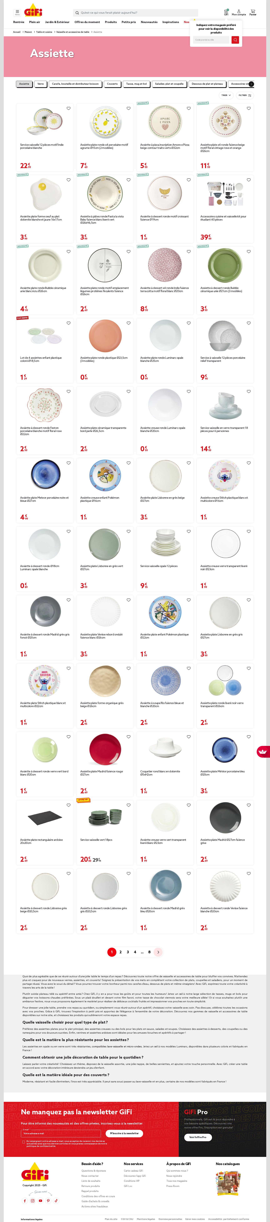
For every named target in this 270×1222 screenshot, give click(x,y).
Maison (28, 32)
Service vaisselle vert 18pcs (96, 840)
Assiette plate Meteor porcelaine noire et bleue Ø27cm (44, 499)
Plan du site (111, 1219)
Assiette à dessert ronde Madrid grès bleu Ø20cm (162, 910)
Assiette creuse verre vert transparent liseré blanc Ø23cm (163, 841)
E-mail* (26, 1130)
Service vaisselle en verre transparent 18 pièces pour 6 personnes (224, 429)
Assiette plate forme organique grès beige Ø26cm (102, 705)
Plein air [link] (34, 22)
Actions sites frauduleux (95, 1206)
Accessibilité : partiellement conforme (228, 1219)
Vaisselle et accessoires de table (72, 32)
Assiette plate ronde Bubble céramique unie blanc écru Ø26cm (43, 290)
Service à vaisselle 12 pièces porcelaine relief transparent (222, 359)
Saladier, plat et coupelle (169, 84)
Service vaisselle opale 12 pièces (159, 566)
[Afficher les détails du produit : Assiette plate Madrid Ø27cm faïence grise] (225, 818)
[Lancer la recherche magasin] (235, 40)
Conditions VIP (132, 1181)
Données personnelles (170, 1219)
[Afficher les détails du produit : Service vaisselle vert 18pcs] (105, 818)
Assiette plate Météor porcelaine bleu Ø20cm (222, 773)
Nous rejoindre (174, 1176)
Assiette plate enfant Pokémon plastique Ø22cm (164, 636)
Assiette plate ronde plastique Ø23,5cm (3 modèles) (104, 359)
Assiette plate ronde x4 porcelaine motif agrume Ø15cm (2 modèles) (104, 146)
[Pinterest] (48, 1200)
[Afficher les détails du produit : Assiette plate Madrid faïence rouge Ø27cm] (105, 749)
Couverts (112, 84)
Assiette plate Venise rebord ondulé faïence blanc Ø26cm (101, 636)
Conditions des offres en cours (98, 1196)
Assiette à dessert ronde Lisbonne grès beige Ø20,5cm (43, 910)
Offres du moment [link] (87, 22)
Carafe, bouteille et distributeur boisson (75, 84)
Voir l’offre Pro (198, 1137)
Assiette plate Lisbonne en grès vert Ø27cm (101, 568)
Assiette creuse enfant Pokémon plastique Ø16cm (99, 499)
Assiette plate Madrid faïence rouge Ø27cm (101, 773)
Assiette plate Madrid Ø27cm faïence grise (222, 841)
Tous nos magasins (176, 1181)
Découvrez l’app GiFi (135, 1176)
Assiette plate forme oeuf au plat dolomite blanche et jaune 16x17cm (41, 218)
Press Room (172, 1186)
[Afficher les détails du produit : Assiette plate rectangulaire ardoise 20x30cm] (44, 818)
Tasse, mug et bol (136, 84)
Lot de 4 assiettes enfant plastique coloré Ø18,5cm (41, 359)
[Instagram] (33, 1200)
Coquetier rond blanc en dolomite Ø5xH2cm (160, 773)
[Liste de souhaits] (68, 108)
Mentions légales (146, 1219)
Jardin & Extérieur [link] (57, 22)
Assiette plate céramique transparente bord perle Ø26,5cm (103, 429)
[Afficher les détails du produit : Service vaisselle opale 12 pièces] (165, 544)
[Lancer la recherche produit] (77, 12)
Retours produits (91, 1186)
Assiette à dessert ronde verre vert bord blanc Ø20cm (44, 773)
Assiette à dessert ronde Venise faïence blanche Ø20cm (224, 910)
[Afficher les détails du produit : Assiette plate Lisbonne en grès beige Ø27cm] (165, 475)
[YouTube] (40, 1200)
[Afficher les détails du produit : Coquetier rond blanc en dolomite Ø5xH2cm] (165, 749)
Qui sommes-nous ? (177, 1171)
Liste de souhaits (91, 1181)
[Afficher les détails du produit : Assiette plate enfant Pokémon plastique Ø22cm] (165, 612)
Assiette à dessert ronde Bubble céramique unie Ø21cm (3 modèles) (221, 290)
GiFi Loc (128, 1186)
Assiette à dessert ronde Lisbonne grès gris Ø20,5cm (103, 910)
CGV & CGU (127, 1219)
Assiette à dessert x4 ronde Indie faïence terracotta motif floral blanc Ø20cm (164, 290)
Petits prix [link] (129, 22)
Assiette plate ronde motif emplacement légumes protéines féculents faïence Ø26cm (104, 291)
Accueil (16, 32)
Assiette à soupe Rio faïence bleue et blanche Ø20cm (162, 705)
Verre (41, 84)
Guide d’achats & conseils (95, 1201)
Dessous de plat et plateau (207, 84)
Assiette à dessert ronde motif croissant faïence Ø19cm (164, 218)
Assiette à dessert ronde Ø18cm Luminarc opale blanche (39, 568)
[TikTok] (56, 1200)
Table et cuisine (44, 32)
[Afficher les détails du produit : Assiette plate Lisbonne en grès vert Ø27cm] (105, 544)
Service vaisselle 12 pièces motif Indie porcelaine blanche (42, 146)
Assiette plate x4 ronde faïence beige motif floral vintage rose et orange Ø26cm (222, 148)
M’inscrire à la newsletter (124, 1133)
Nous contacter (90, 1176)
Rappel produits (90, 1191)
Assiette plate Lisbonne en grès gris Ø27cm (221, 636)
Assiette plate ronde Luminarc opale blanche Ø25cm (161, 359)
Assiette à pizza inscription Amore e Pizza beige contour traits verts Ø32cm (164, 146)
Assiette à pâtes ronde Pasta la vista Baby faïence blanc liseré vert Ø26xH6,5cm (102, 219)
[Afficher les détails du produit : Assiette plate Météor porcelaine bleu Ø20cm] (225, 749)
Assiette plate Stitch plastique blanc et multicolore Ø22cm (43, 705)
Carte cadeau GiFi (133, 1171)
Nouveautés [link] (149, 22)
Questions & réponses (94, 1171)
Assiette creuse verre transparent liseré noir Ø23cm (224, 568)
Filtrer (243, 95)
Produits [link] (111, 22)
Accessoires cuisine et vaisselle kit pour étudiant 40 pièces (223, 218)
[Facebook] (25, 1200)
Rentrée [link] (18, 22)
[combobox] (135, 13)
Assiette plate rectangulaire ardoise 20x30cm (41, 841)
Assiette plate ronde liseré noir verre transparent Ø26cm (221, 705)
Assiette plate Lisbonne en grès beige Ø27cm (162, 499)
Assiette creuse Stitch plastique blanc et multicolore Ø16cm (224, 499)
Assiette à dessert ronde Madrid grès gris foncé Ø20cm (44, 636)
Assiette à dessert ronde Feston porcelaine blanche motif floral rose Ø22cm (41, 431)
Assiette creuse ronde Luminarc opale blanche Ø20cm (162, 429)
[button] (226, 12)
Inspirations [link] (170, 22)
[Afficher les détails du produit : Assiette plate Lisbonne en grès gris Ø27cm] (225, 612)
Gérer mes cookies (195, 1219)
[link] (110, 27)
